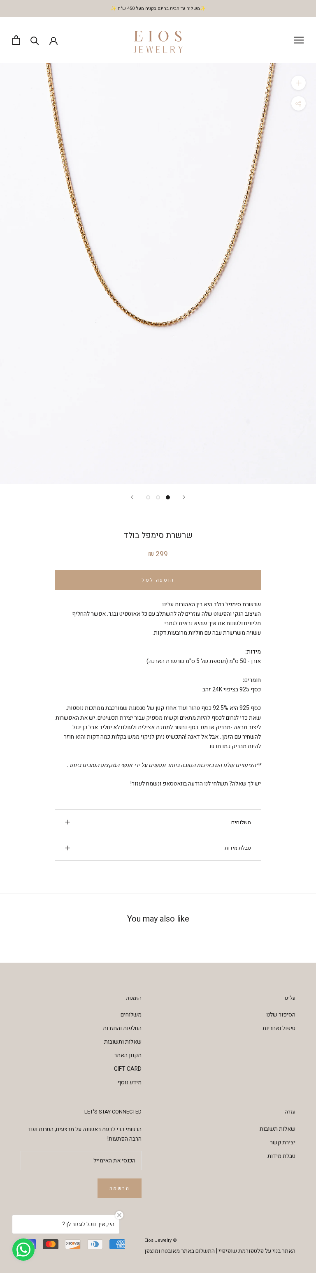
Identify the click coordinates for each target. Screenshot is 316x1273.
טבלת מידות (238, 848)
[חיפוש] (34, 40)
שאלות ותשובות (123, 1041)
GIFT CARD (128, 1069)
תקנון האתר (128, 1055)
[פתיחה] (16, 40)
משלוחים (241, 822)
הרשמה (119, 1188)
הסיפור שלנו (280, 1014)
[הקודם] (184, 497)
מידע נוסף (129, 1082)
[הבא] (132, 497)
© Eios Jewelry (160, 1240)
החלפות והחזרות (122, 1028)
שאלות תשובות (277, 1129)
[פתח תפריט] (299, 40)
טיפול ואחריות (279, 1028)
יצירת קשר (282, 1142)
